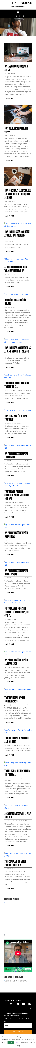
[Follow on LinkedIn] (29, 1004)
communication (16, 390)
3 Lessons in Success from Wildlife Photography (15, 269)
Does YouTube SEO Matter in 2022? (16, 130)
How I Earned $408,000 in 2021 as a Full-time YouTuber (17, 234)
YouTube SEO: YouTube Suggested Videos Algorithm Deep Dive (16, 495)
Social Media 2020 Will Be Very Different (17, 815)
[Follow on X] (16, 16)
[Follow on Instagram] (19, 16)
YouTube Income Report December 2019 (14, 700)
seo (17, 502)
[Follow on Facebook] (12, 16)
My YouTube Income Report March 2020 (16, 535)
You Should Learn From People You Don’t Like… (17, 385)
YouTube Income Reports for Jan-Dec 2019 (16, 740)
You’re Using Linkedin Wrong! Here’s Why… (17, 773)
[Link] (18, 969)
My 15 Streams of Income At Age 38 (16, 68)
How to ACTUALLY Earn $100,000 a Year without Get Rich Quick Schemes (17, 194)
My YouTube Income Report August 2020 (16, 455)
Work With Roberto (18, 7)
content (13, 73)
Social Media (7, 780)
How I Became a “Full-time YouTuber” (15, 418)
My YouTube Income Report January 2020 (16, 662)
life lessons (28, 390)
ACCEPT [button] (11, 1042)
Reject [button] (17, 1042)
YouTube (11, 241)
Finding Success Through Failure (15, 302)
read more (9, 98)
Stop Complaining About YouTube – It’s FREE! (15, 863)
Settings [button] (18, 1046)
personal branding (26, 778)
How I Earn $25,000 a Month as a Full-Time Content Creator (17, 350)
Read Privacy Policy (27, 1042)
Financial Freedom (21, 239)
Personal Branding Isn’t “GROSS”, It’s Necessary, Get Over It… (16, 612)
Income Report (20, 461)
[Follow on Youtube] (23, 16)
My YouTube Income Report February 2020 (16, 572)
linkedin (19, 778)
